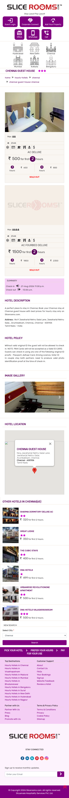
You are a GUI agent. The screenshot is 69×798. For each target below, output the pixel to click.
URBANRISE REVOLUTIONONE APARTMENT (35, 589)
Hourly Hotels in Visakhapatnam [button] (12, 670)
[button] (34, 470)
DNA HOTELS (26, 570)
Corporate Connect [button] (30, 22)
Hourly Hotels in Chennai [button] (16, 665)
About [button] (40, 665)
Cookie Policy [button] (43, 716)
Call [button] (46, 34)
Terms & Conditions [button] (46, 709)
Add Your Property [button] (53, 22)
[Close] (50, 444)
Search (34, 642)
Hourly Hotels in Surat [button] (15, 690)
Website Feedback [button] (45, 681)
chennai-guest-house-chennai (24, 82)
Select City (8, 630)
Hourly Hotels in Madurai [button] (16, 674)
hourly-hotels (21, 77)
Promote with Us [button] (13, 719)
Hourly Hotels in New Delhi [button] (17, 693)
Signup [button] (40, 678)
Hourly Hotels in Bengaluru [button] (17, 687)
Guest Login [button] (10, 22)
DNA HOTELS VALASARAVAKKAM (36, 610)
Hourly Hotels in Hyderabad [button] (18, 696)
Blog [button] (7, 716)
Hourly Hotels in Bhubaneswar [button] (12, 682)
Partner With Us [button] (12, 709)
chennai (36, 77)
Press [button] (7, 713)
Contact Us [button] (42, 668)
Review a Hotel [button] (44, 684)
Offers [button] (19, 34)
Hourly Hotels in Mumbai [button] (16, 678)
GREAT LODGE (27, 531)
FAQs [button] (39, 671)
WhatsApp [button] (33, 34)
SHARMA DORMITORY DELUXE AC (36, 512)
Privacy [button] (40, 713)
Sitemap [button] (41, 719)
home (7, 77)
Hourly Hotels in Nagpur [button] (16, 700)
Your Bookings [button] (44, 674)
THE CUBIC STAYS (29, 550)
